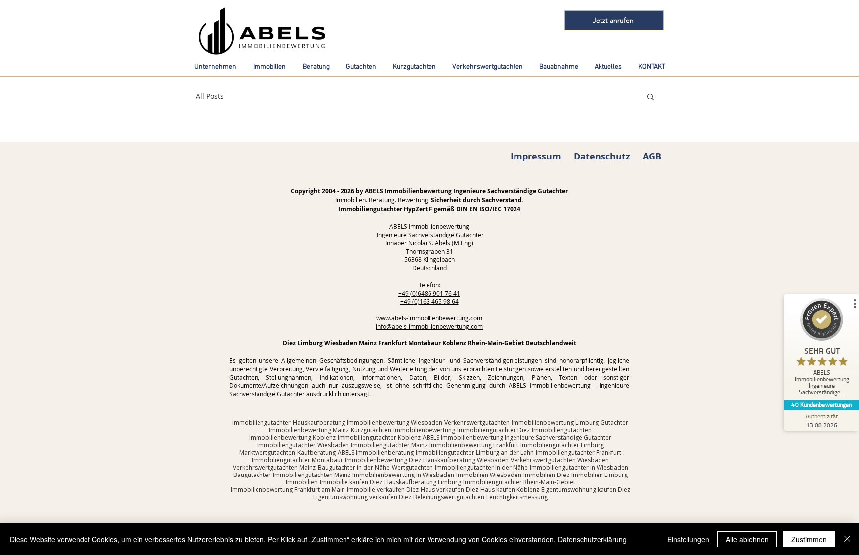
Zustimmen (809, 539)
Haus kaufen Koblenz (509, 489)
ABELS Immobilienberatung (376, 452)
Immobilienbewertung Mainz (309, 430)
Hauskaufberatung (319, 422)
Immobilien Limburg (599, 474)
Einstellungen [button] (688, 539)
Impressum (536, 156)
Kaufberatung (316, 452)
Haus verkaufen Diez (449, 489)
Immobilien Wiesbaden (488, 474)
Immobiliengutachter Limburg (562, 445)
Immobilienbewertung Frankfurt (474, 445)
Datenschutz (602, 156)
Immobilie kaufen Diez (351, 482)
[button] (650, 97)
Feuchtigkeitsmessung (517, 497)
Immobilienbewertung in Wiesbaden (403, 474)
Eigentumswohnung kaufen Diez (585, 489)
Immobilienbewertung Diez (383, 460)
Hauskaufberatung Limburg (422, 482)
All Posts (210, 96)
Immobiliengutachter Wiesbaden (303, 445)
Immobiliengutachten (562, 430)
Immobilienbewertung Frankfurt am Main (288, 489)
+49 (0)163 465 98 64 (429, 301)
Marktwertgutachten (267, 452)
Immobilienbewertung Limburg (555, 422)
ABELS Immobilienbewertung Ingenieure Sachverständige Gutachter (517, 437)
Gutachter (614, 422)
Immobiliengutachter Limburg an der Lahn (475, 452)
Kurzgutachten (371, 430)
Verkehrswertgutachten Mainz (274, 467)
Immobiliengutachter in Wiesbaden (579, 467)
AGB (652, 156)
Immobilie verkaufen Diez (383, 489)
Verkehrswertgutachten (477, 422)
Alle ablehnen (747, 539)
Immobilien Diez (546, 474)
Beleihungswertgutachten (448, 497)
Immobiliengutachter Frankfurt (578, 452)
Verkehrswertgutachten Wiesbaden (560, 460)
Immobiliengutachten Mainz (311, 474)
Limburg (310, 343)
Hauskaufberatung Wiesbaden (466, 460)
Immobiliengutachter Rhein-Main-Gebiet (519, 482)
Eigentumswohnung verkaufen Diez (362, 497)
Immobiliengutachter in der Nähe (481, 467)
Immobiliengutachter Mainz (389, 445)
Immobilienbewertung (424, 430)
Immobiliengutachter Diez (493, 430)
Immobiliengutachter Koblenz (379, 437)
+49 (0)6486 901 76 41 (429, 293)
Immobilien (302, 482)
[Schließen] (847, 539)
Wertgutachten (412, 467)
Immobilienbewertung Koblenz (292, 437)
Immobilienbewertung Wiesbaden (394, 422)
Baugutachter (252, 474)
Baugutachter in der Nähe (354, 467)
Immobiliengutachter (261, 422)
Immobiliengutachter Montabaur (297, 460)
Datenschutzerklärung (592, 539)
